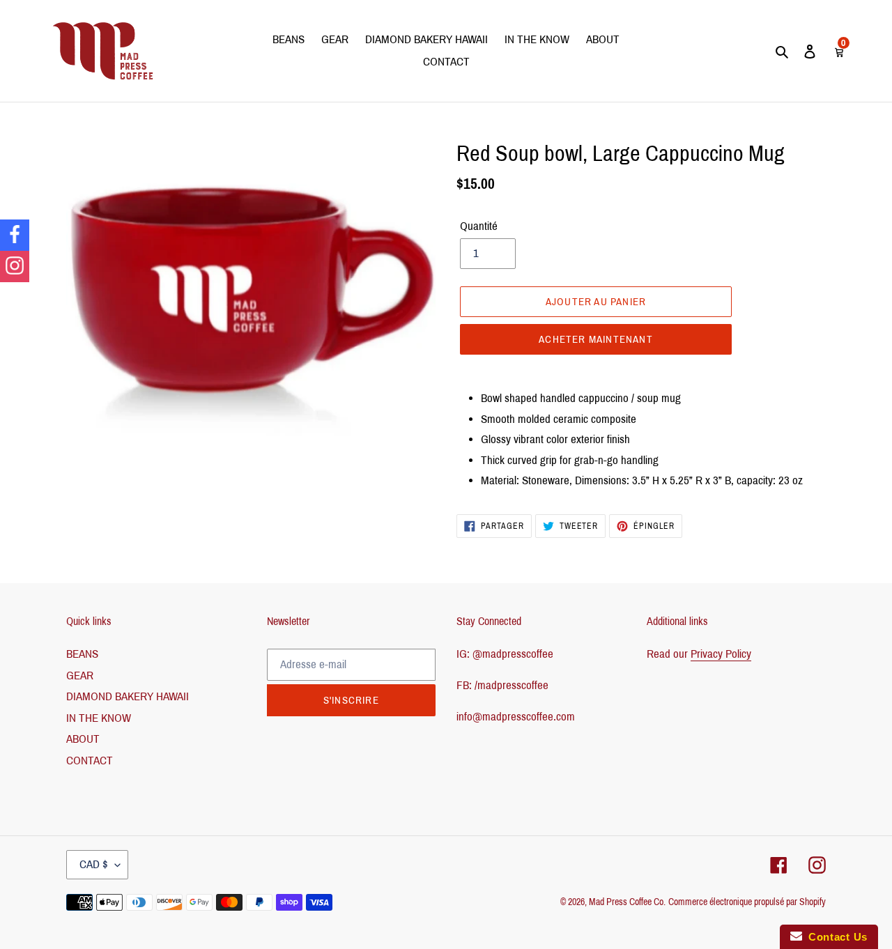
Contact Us (835, 937)
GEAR (79, 675)
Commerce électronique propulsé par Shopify (747, 902)
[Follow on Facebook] (14, 235)
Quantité (479, 226)
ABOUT (83, 739)
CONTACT (89, 760)
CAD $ (93, 864)
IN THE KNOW (98, 718)
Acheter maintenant (596, 339)
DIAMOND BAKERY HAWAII (127, 696)
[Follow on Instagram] (14, 266)
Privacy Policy (721, 654)
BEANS (82, 654)
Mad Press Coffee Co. (627, 902)
